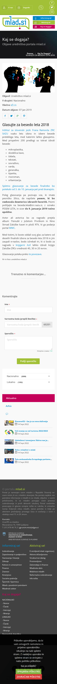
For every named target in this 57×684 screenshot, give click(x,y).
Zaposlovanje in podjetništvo (14, 554)
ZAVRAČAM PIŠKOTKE (28, 676)
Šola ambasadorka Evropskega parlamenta (34, 459)
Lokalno (15, 382)
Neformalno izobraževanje (41, 575)
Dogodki (26, 7)
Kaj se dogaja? (46, 27)
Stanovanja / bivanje (10, 558)
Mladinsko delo (36, 568)
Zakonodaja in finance (39, 564)
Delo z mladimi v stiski (25, 450)
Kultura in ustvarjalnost (12, 564)
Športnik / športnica (10, 581)
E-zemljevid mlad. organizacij (42, 551)
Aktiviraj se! (45, 22)
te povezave (35, 254)
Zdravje (5, 561)
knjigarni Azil (23, 244)
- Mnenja (6, 613)
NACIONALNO (8, 599)
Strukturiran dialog (37, 558)
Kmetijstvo (6, 575)
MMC (12, 227)
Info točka (34, 578)
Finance (5, 568)
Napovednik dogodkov (11, 634)
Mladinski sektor (9, 588)
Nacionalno (19, 100)
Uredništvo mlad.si (21, 95)
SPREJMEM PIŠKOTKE (28, 671)
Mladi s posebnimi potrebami (14, 585)
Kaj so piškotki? (28, 665)
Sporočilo (9, 333)
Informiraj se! (46, 18)
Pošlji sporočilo (28, 361)
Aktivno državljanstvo (39, 554)
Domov (30, 53)
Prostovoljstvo (35, 561)
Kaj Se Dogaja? (44, 53)
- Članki (5, 606)
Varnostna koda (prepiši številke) (20, 318)
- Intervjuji (6, 610)
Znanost (5, 571)
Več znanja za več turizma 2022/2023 (31, 431)
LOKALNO (6, 617)
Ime (7, 304)
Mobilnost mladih (37, 571)
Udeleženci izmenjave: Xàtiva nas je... (32, 440)
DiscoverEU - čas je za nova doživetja (31, 421)
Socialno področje (9, 578)
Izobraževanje (8, 551)
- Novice (5, 603)
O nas (10, 7)
